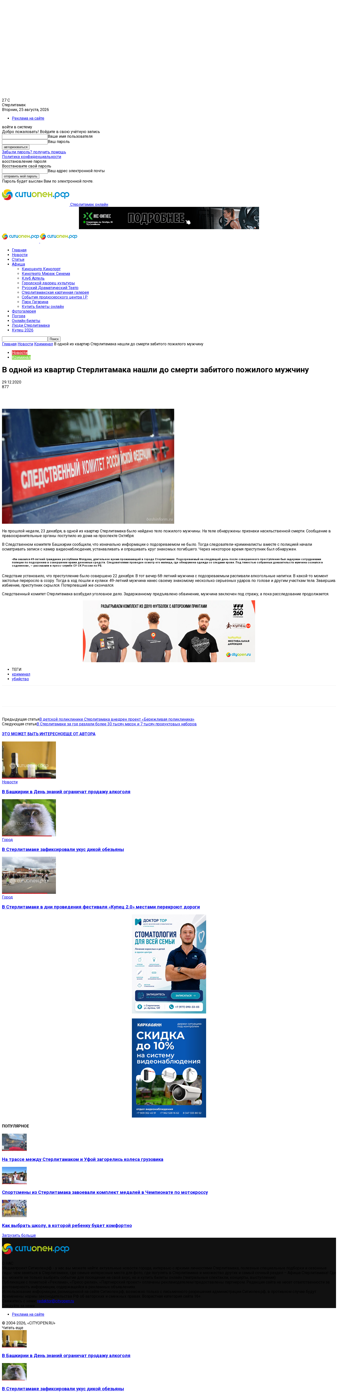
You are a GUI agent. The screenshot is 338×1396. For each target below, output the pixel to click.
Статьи (18, 259)
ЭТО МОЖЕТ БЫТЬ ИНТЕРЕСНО (32, 734)
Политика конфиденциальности (31, 156)
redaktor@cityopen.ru (55, 1301)
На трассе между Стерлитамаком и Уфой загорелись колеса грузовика (82, 1159)
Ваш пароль (59, 141)
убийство (20, 679)
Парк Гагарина (35, 302)
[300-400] (169, 1012)
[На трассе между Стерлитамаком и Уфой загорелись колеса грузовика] (14, 1149)
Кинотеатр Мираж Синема (46, 273)
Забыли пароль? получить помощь (34, 152)
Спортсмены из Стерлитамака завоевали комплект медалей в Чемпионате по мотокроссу (105, 1192)
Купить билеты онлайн (43, 306)
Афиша (18, 264)
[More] (155, 394)
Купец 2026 (22, 330)
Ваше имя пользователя (70, 136)
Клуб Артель (33, 278)
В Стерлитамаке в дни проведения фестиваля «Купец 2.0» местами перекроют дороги (101, 907)
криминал (21, 674)
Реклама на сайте (28, 118)
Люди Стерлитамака (31, 325)
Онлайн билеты (26, 320)
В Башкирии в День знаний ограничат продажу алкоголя (66, 791)
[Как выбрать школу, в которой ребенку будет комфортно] (14, 1215)
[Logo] (21, 241)
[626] (169, 660)
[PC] (169, 227)
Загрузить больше (19, 1235)
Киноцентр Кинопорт (41, 269)
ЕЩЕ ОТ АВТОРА (79, 734)
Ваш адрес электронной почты (76, 170)
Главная (19, 250)
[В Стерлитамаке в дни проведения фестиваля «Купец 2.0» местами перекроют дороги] (29, 892)
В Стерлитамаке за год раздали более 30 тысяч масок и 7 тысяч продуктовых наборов (117, 724)
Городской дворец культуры (48, 283)
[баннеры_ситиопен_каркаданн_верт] (169, 1116)
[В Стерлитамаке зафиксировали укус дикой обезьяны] (29, 835)
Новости (19, 254)
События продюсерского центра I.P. (55, 297)
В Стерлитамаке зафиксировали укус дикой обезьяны (63, 849)
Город (7, 839)
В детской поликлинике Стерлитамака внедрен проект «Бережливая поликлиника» (116, 719)
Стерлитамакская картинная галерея (55, 292)
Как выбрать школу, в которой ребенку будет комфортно (67, 1225)
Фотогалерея (24, 311)
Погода (18, 316)
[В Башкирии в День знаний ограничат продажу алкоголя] (29, 777)
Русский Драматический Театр (50, 287)
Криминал (43, 344)
